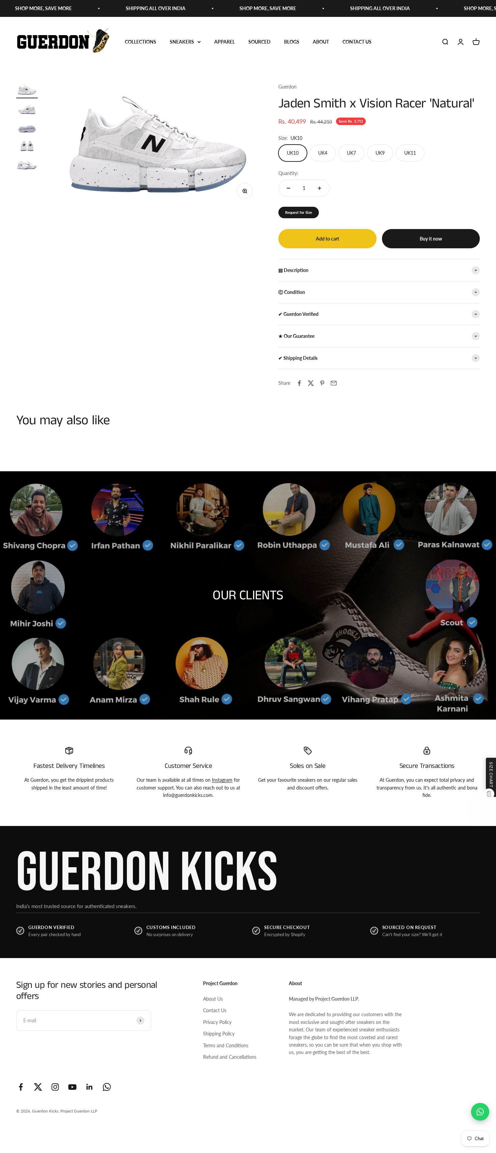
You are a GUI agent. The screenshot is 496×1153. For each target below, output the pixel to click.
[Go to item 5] (27, 164)
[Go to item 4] (27, 146)
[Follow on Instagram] (55, 1087)
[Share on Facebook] (299, 383)
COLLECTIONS (140, 42)
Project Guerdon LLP (78, 1110)
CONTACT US (356, 42)
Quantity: (288, 173)
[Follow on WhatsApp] (106, 1087)
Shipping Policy (219, 1033)
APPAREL (224, 42)
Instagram (222, 780)
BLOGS (291, 42)
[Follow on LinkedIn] (89, 1087)
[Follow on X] (38, 1087)
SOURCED (259, 42)
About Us (213, 999)
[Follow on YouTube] (72, 1087)
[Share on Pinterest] (322, 383)
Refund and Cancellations (229, 1057)
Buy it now (431, 239)
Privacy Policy (217, 1022)
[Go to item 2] (27, 109)
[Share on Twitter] (310, 383)
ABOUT (321, 42)
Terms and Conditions (225, 1045)
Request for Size (298, 212)
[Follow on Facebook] (20, 1087)
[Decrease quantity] (288, 188)
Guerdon (287, 87)
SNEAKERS (182, 42)
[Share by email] (333, 383)
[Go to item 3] (27, 127)
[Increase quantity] (319, 188)
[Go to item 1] (27, 90)
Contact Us (214, 1010)
